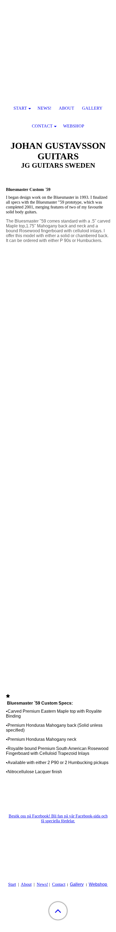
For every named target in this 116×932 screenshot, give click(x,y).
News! (42, 884)
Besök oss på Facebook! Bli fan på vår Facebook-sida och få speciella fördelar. (58, 818)
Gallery (77, 884)
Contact (58, 884)
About (26, 884)
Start (12, 884)
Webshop (98, 884)
